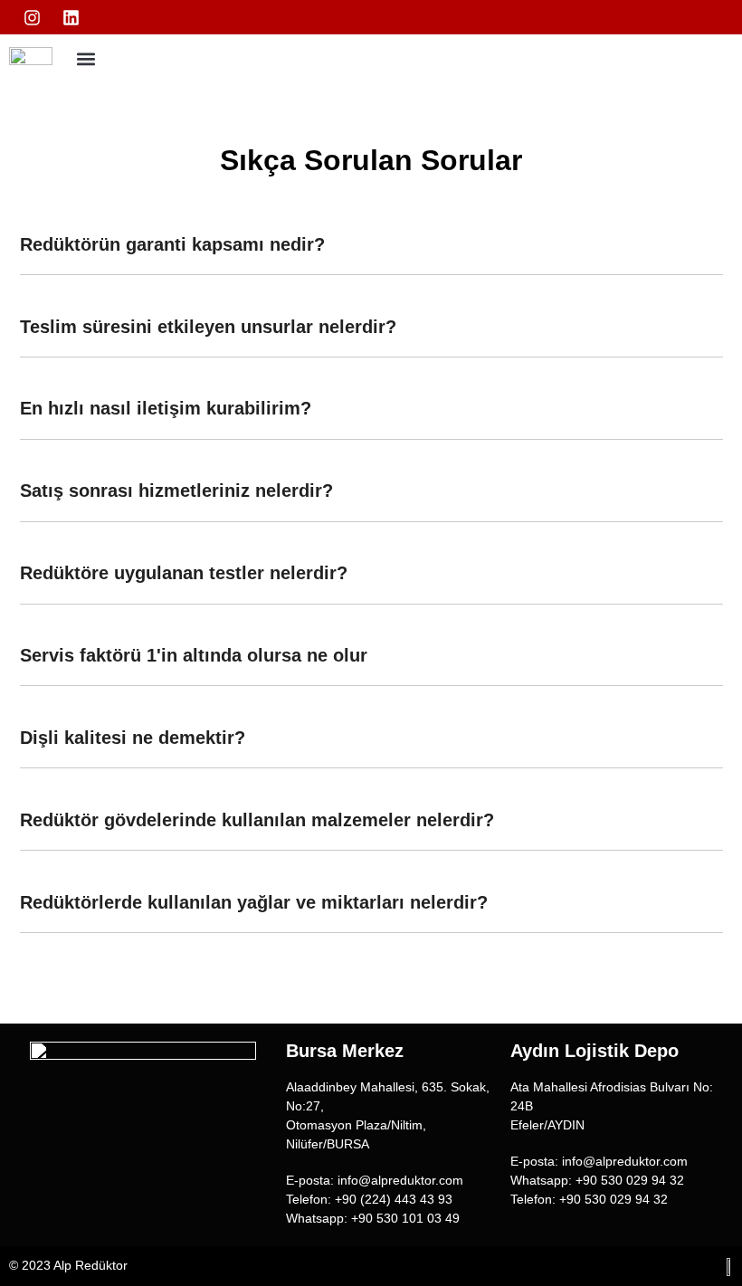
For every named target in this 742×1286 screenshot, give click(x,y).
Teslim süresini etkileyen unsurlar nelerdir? (208, 327)
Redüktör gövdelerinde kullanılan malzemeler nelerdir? (257, 820)
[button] (85, 58)
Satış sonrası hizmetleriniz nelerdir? (176, 490)
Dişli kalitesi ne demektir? (132, 738)
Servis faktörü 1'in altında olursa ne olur (193, 655)
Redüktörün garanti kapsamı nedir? (172, 244)
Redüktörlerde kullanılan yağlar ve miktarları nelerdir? (254, 902)
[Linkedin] (71, 17)
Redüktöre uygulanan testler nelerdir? (183, 573)
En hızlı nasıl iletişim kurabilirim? (165, 408)
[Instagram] (32, 17)
